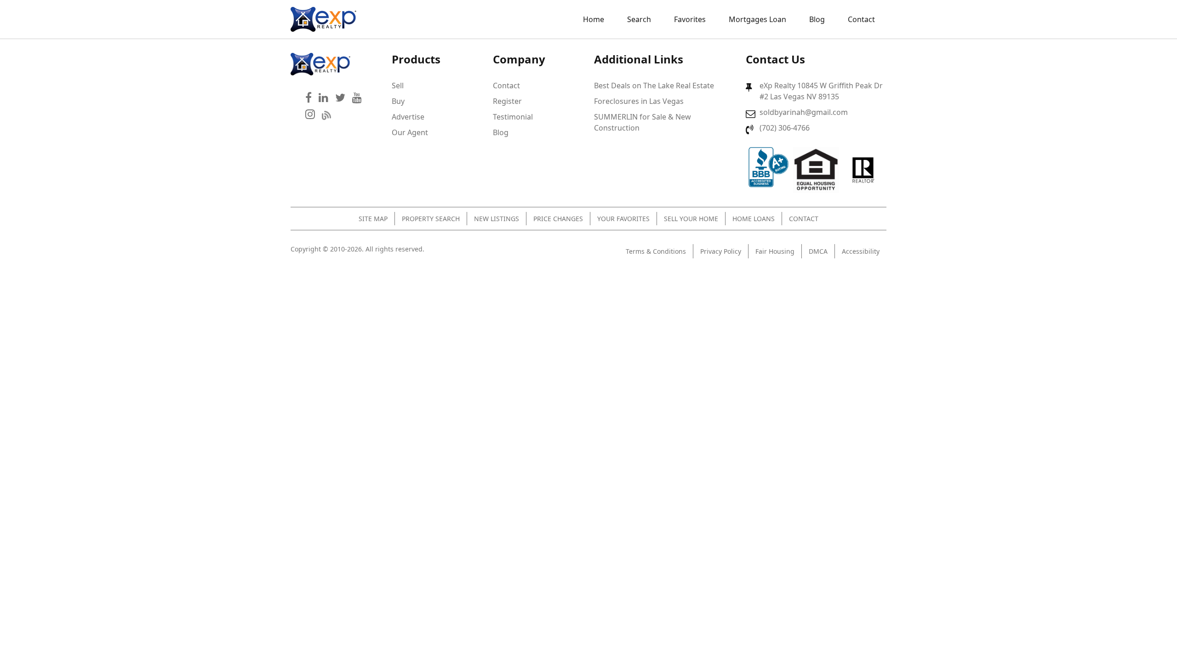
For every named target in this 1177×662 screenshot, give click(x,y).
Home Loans (753, 218)
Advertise (408, 117)
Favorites (690, 19)
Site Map (373, 218)
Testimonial (513, 117)
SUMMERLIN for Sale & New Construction (642, 122)
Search (639, 19)
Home (593, 19)
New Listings (496, 218)
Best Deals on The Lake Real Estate (654, 85)
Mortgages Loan (757, 19)
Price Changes (558, 218)
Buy (398, 101)
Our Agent (410, 132)
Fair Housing (774, 251)
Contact (861, 19)
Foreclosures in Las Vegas (639, 101)
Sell (398, 85)
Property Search (431, 218)
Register (507, 101)
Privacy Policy (720, 251)
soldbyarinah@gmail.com (804, 112)
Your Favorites (623, 218)
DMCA (818, 251)
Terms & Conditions (656, 251)
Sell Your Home (691, 218)
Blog (817, 19)
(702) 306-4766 (785, 128)
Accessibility (861, 251)
